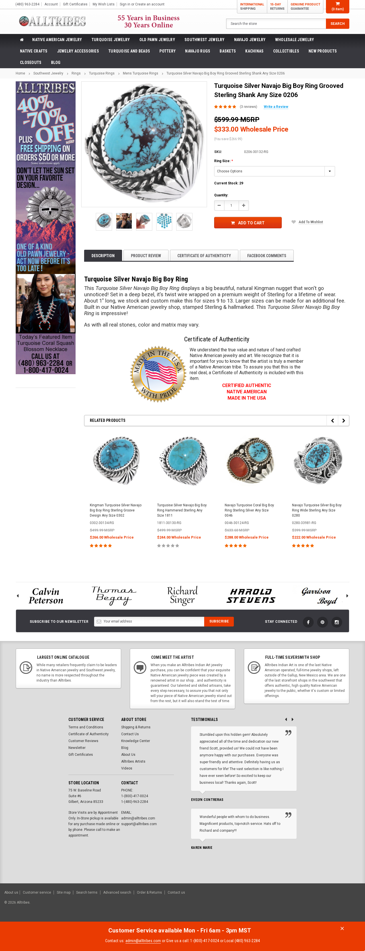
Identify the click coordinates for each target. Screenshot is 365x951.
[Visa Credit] (294, 905)
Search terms (87, 892)
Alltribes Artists (133, 761)
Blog (56, 62)
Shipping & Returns (136, 727)
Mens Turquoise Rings (140, 73)
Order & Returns (149, 892)
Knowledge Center (135, 741)
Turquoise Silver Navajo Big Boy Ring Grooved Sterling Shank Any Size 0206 (226, 73)
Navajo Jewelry (250, 39)
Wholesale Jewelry (294, 39)
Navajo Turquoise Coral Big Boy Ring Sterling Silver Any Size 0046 (249, 510)
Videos (126, 768)
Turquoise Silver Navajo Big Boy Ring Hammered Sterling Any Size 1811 (182, 510)
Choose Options (116, 558)
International (252, 7)
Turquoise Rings (102, 73)
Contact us (176, 892)
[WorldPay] (283, 905)
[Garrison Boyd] (319, 595)
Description (103, 255)
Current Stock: (228, 183)
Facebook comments (266, 255)
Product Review (146, 255)
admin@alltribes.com (143, 940)
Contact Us (130, 734)
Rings (76, 73)
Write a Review (276, 107)
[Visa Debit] (295, 905)
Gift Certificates (80, 755)
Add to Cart (251, 223)
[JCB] (352, 905)
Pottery (167, 51)
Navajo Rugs (197, 51)
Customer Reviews (83, 741)
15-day (277, 7)
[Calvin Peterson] (46, 595)
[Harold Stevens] (251, 595)
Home (20, 73)
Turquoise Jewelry (111, 39)
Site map (63, 892)
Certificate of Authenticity (204, 255)
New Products (323, 51)
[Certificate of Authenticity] (158, 374)
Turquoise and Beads (129, 51)
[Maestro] (338, 905)
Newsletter (77, 748)
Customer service (37, 892)
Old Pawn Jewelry (157, 39)
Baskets (228, 51)
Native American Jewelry (57, 39)
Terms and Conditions (85, 727)
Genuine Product (305, 7)
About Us (128, 755)
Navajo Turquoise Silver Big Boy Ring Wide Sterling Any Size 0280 (317, 510)
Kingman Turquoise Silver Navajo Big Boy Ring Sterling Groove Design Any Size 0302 (115, 510)
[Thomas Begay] (114, 595)
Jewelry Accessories (78, 51)
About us (11, 892)
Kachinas (254, 51)
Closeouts (31, 62)
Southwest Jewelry (204, 39)
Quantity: (221, 195)
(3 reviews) (248, 107)
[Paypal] (263, 905)
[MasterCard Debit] (307, 905)
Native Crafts (34, 51)
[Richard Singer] (182, 595)
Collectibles (286, 51)
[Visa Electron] (324, 905)
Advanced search (117, 892)
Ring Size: (223, 161)
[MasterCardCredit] (296, 905)
